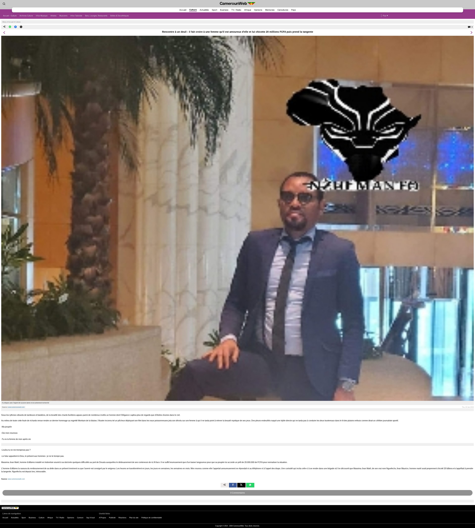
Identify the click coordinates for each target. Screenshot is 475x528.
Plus (384, 16)
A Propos (102, 518)
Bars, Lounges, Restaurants (96, 16)
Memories (269, 10)
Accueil (182, 10)
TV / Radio (236, 10)
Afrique (247, 10)
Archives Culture (26, 16)
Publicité (112, 518)
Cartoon (80, 518)
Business (224, 10)
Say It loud (90, 518)
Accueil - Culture (10, 16)
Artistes (53, 16)
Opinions (258, 10)
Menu (4, 22)
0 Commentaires (237, 493)
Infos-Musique (42, 16)
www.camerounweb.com (16, 407)
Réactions (122, 518)
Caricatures (282, 10)
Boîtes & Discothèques (119, 16)
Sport (214, 10)
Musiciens (63, 16)
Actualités (204, 10)
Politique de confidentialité (151, 518)
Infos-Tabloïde (76, 16)
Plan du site (133, 518)
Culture (193, 10)
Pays (293, 10)
